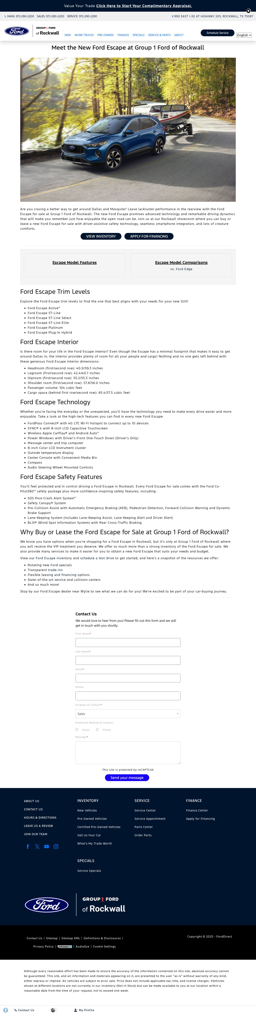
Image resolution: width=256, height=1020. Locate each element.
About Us (31, 801)
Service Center (145, 810)
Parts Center (144, 827)
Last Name (83, 651)
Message (82, 737)
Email (80, 669)
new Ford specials (57, 565)
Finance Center (197, 810)
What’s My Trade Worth (94, 843)
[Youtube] (46, 846)
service (60, 580)
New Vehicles (87, 810)
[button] (248, 11)
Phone (80, 687)
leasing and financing (59, 575)
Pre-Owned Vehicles (92, 819)
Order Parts (143, 835)
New (68, 35)
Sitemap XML (70, 938)
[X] (37, 846)
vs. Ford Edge (181, 269)
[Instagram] (56, 846)
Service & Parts (159, 35)
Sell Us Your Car (89, 835)
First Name (83, 633)
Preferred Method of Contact (94, 722)
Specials (138, 35)
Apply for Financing (149, 236)
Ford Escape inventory (54, 558)
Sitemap (52, 938)
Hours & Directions (40, 817)
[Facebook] (27, 846)
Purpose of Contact (89, 704)
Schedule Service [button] (217, 33)
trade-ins (55, 570)
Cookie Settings (104, 946)
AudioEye (82, 946)
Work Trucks (84, 35)
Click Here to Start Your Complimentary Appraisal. (144, 6)
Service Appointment (150, 819)
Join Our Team (35, 834)
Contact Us (33, 809)
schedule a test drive (97, 558)
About (179, 35)
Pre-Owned (105, 35)
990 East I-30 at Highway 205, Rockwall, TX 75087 (213, 16)
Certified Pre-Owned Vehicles (99, 827)
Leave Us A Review (38, 826)
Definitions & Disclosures (102, 938)
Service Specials (89, 871)
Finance (123, 35)
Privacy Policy (43, 946)
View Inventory (101, 236)
